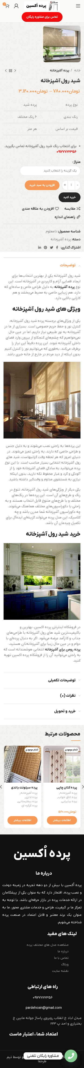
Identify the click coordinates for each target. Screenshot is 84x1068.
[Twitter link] (52, 247)
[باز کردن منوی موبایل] (78, 5)
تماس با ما (61, 958)
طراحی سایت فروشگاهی (59, 1057)
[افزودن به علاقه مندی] (47, 750)
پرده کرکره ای (29, 806)
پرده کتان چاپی (66, 788)
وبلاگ (65, 964)
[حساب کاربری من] (16, 5)
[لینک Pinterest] (45, 247)
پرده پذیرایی (69, 801)
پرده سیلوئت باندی (24, 788)
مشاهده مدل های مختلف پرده (48, 945)
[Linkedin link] (39, 247)
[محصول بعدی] (6, 71)
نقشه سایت (60, 971)
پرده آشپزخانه (59, 70)
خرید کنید (69, 197)
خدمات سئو (30, 1057)
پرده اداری (31, 797)
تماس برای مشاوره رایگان (42, 17)
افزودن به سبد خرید (42, 185)
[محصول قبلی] (15, 71)
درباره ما (63, 951)
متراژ (77, 162)
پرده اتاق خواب (67, 797)
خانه (76, 70)
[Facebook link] (57, 247)
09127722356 (67, 151)
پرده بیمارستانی (28, 801)
